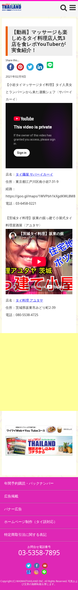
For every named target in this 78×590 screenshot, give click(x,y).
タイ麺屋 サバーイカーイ (34, 174)
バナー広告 (13, 509)
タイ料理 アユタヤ (29, 300)
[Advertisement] (39, 372)
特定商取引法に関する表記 (25, 534)
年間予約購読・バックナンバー (29, 483)
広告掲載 (11, 496)
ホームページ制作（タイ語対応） (30, 521)
